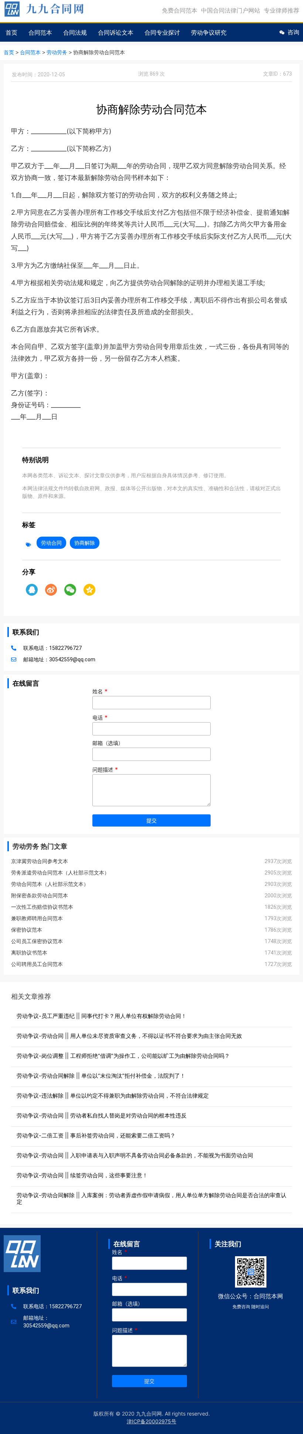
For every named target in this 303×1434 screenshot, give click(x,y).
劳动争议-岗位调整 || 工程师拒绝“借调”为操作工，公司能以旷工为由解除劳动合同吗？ (123, 1055)
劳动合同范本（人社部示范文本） (50, 884)
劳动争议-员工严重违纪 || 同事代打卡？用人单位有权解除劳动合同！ (102, 1015)
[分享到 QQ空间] (89, 590)
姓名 (100, 691)
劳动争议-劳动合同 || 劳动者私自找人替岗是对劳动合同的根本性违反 (102, 1115)
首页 (11, 32)
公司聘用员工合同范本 (37, 964)
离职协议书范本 (29, 953)
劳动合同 (51, 543)
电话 (100, 717)
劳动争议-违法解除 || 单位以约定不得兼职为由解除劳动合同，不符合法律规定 (113, 1095)
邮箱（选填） (107, 743)
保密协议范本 (26, 930)
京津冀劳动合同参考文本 (39, 861)
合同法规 (75, 32)
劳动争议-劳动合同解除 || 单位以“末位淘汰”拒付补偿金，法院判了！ (101, 1075)
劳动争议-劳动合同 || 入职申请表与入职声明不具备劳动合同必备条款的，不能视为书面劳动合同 (135, 1155)
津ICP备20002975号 (151, 1421)
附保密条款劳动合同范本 (39, 895)
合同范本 (40, 32)
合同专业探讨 (162, 32)
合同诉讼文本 (115, 32)
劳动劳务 (57, 52)
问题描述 (105, 769)
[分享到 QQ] (32, 590)
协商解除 (84, 543)
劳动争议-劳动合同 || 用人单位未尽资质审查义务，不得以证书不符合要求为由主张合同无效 (129, 1035)
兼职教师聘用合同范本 (37, 918)
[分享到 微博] (51, 590)
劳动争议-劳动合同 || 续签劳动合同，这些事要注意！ (82, 1175)
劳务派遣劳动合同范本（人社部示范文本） (60, 873)
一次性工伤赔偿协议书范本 (42, 907)
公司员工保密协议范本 (37, 941)
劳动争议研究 (209, 32)
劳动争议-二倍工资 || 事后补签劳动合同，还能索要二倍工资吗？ (96, 1135)
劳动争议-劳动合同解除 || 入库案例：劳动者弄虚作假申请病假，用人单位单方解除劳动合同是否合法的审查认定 (151, 1198)
